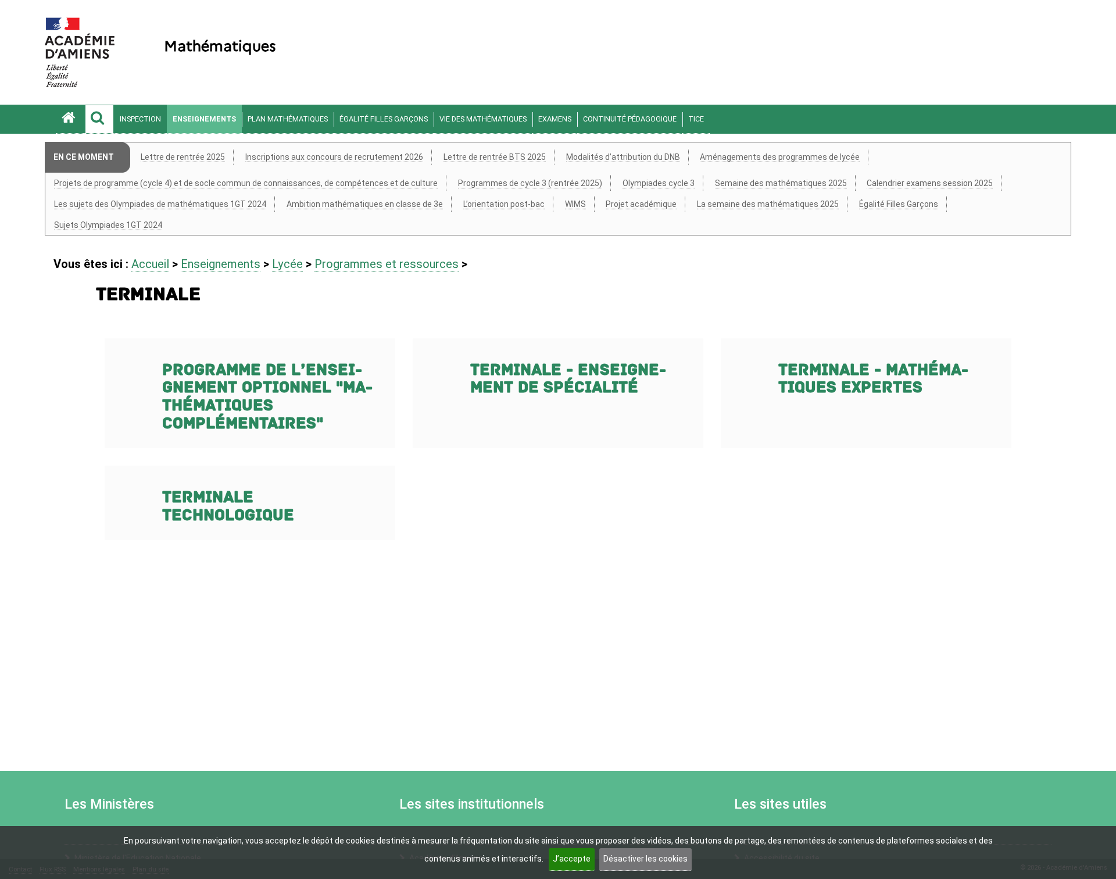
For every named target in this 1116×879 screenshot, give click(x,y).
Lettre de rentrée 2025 (183, 157)
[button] (99, 119)
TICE (696, 119)
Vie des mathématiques (483, 119)
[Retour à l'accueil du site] (70, 119)
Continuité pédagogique (630, 119)
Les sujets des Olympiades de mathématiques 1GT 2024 (160, 204)
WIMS (575, 204)
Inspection (140, 119)
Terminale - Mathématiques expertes (873, 379)
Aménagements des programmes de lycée (780, 157)
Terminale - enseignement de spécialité (568, 379)
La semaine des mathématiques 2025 (768, 204)
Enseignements (204, 119)
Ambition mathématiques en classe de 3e (365, 204)
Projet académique (641, 204)
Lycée (287, 264)
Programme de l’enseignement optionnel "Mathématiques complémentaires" (267, 397)
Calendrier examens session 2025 (930, 183)
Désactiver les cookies (645, 858)
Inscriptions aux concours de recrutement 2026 (334, 157)
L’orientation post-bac (504, 204)
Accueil (150, 264)
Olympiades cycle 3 (659, 183)
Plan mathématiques (288, 119)
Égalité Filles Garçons (383, 119)
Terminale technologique (228, 506)
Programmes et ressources (386, 264)
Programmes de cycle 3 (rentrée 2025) (530, 183)
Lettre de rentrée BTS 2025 (494, 157)
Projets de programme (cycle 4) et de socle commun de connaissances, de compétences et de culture (246, 183)
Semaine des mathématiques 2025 (781, 183)
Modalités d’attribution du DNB (623, 157)
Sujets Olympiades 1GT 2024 (108, 225)
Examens (554, 119)
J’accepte (572, 858)
